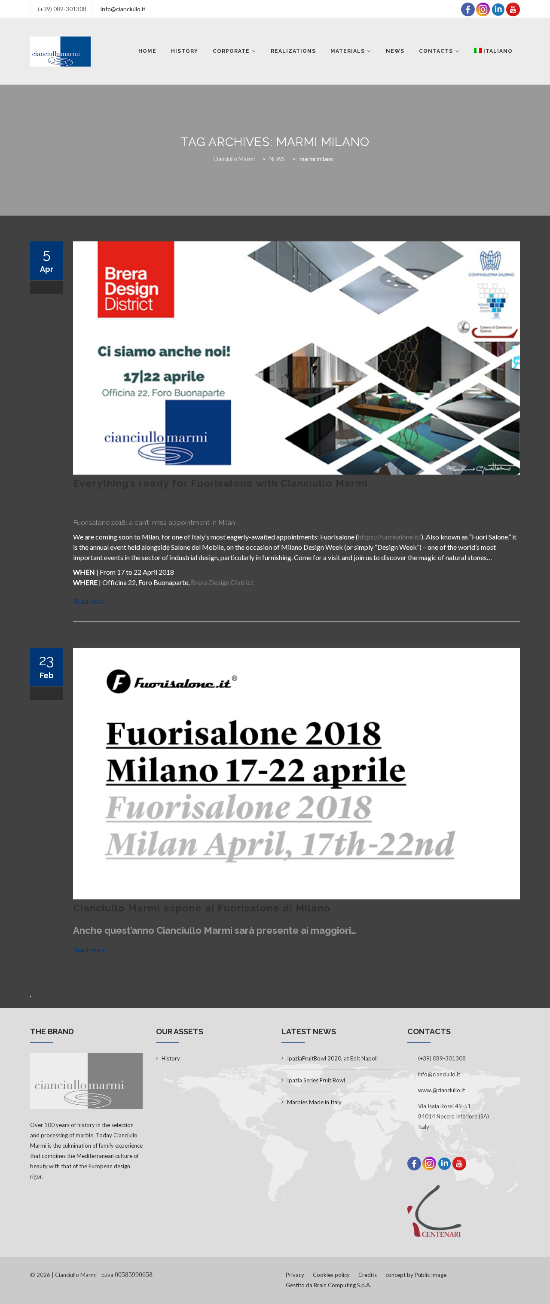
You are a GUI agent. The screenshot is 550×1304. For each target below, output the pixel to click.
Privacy (295, 1274)
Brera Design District (222, 582)
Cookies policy (331, 1274)
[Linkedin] (498, 8)
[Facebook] (468, 8)
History (184, 51)
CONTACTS (436, 51)
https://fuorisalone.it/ (389, 537)
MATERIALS (347, 51)
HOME (147, 51)
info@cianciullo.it (123, 8)
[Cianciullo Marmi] (60, 51)
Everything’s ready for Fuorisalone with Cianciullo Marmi (220, 483)
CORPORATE (231, 51)
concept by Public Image (415, 1274)
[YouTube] (513, 8)
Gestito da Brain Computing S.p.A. (328, 1285)
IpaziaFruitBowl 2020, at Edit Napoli (332, 1058)
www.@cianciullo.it (441, 1090)
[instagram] (483, 8)
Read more (89, 601)
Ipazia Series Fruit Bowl (316, 1080)
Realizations (293, 51)
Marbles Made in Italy (314, 1102)
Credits (367, 1274)
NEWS (395, 51)
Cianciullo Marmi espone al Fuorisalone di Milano (201, 908)
